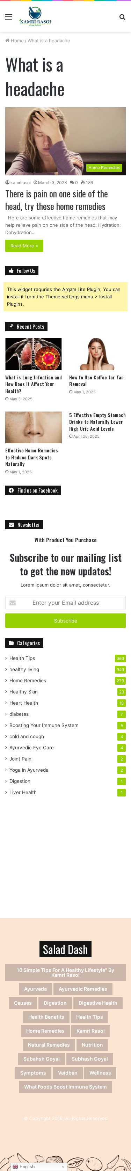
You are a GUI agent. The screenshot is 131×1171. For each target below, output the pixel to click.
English (26, 1166)
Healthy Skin (23, 691)
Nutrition (92, 1045)
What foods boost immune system (65, 1087)
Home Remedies (27, 680)
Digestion (19, 781)
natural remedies (49, 1045)
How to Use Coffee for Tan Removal (96, 380)
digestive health (98, 1003)
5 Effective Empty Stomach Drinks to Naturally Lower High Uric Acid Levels (97, 421)
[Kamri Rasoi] (35, 16)
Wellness (100, 1073)
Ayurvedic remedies (83, 989)
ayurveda (35, 989)
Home (16, 40)
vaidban (68, 1073)
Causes (23, 1003)
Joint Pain (20, 759)
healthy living (24, 669)
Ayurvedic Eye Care (31, 747)
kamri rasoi (91, 1031)
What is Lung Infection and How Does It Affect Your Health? (33, 383)
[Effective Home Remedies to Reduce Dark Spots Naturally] (33, 427)
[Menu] (8, 19)
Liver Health (23, 792)
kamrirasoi (20, 182)
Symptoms (33, 1073)
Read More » (24, 245)
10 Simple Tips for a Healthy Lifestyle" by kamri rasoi (65, 972)
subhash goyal (90, 1059)
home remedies (45, 1031)
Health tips (89, 1017)
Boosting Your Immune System (44, 725)
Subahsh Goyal (41, 1059)
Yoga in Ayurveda (29, 770)
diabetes (19, 714)
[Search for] (122, 19)
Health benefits (46, 1017)
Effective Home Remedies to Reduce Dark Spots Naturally (31, 456)
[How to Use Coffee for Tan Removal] (97, 354)
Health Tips (22, 658)
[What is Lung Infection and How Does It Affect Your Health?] (33, 354)
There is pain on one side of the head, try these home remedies (56, 200)
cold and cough (26, 736)
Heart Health (23, 703)
